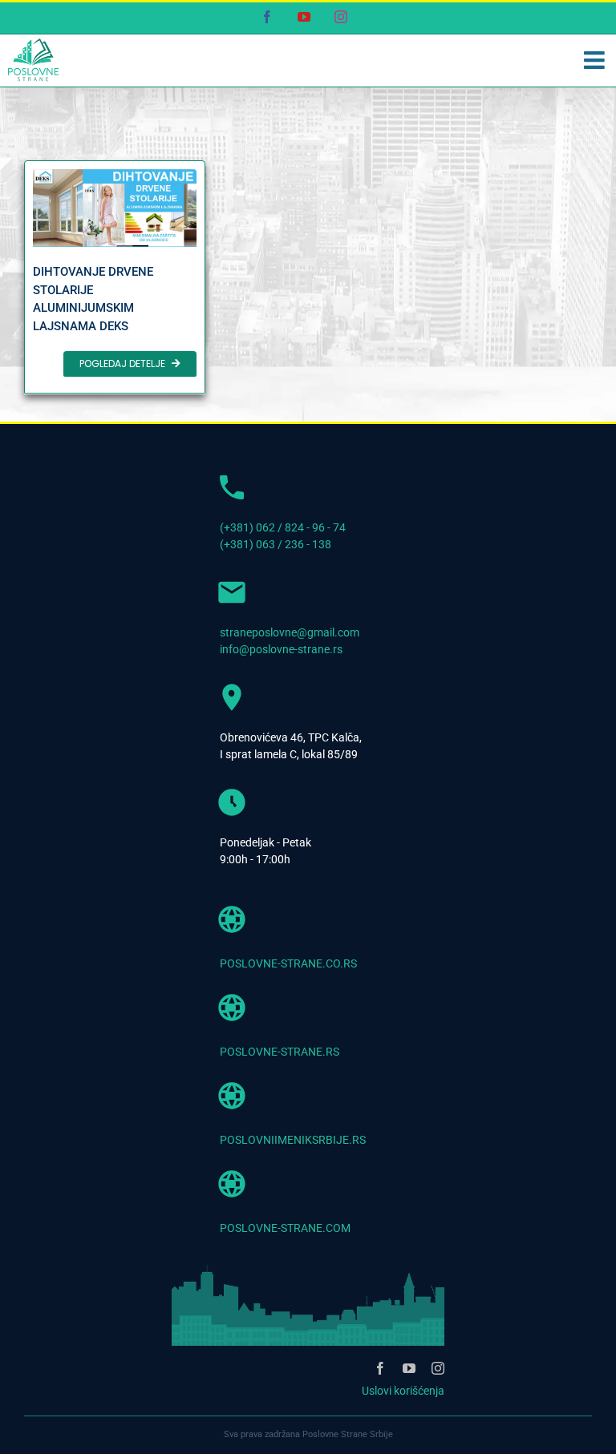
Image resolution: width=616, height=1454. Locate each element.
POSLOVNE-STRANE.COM (285, 1228)
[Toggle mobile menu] (596, 60)
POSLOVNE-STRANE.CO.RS (288, 963)
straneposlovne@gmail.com (289, 632)
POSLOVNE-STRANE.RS (279, 1051)
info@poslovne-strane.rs (281, 649)
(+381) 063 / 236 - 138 (275, 544)
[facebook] (380, 1368)
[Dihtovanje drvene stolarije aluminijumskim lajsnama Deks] (114, 277)
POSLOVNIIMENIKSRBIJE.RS (293, 1139)
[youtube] (409, 1368)
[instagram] (438, 1368)
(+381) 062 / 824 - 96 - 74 (283, 527)
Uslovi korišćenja (403, 1390)
